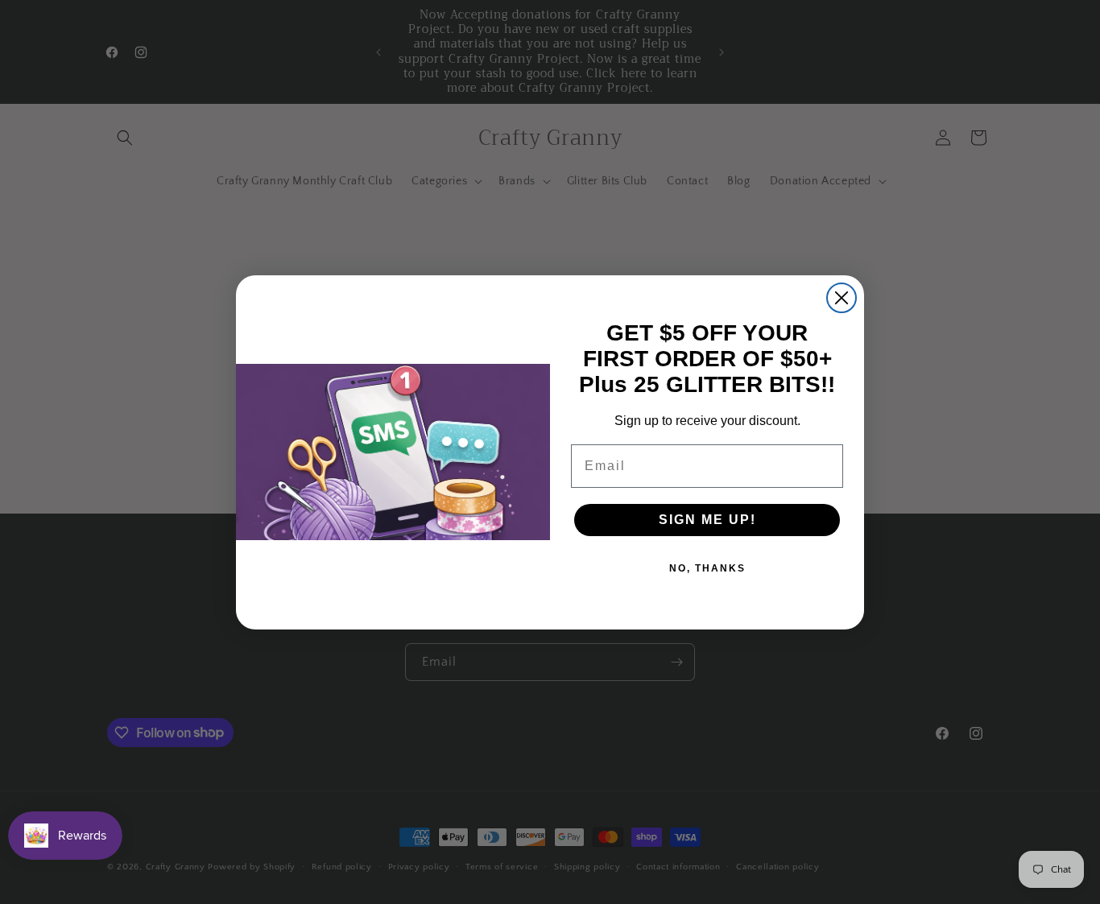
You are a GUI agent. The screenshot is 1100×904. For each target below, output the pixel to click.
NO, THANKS (707, 568)
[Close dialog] (841, 297)
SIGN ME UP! (707, 519)
